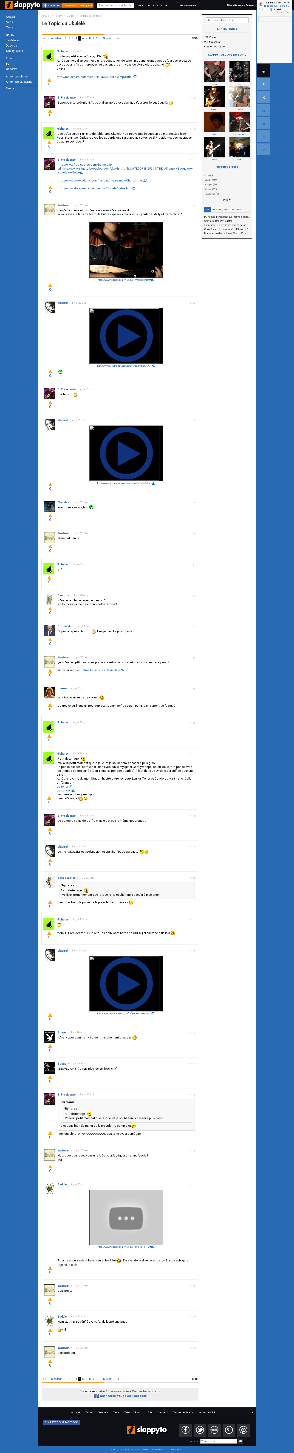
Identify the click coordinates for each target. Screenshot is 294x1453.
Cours (10, 35)
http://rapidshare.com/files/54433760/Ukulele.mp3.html (94, 77)
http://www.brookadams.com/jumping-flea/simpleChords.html (100, 180)
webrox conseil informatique (155, 1449)
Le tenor (62, 786)
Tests (9, 27)
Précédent (56, 38)
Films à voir (176, 1449)
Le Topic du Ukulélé (90, 15)
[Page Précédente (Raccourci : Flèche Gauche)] (263, 97)
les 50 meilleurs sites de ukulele (98, 670)
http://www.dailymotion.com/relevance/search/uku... (124, 483)
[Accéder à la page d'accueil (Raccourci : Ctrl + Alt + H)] (23, 7)
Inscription (86, 5)
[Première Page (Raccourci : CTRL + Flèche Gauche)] (263, 123)
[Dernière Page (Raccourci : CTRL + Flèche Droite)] (263, 110)
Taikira (268, 2)
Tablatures (13, 40)
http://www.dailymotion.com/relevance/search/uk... (123, 365)
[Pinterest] (243, 1430)
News (9, 22)
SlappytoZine (14, 50)
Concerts (11, 69)
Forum (10, 58)
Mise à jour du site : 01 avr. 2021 (125, 1449)
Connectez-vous (144, 1391)
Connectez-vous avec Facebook (123, 1396)
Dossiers (11, 45)
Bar (8, 63)
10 (97, 38)
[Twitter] (200, 1430)
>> (118, 38)
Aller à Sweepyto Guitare (240, 5)
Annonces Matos (17, 76)
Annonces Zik (206, 1412)
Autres (71, 15)
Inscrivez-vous (119, 1391)
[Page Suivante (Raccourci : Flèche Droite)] (263, 84)
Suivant (108, 38)
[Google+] (229, 1430)
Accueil (10, 17)
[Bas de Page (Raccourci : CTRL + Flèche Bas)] (263, 149)
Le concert (64, 790)
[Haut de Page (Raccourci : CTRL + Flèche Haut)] (263, 136)
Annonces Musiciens (19, 81)
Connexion (54, 5)
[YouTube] (214, 1430)
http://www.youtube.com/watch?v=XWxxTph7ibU (124, 279)
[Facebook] (185, 1430)
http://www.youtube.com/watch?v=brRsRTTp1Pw (124, 1246)
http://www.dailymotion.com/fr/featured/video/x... (123, 1013)
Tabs (224, 210)
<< (44, 38)
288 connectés (187, 5)
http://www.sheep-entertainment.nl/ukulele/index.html (95, 188)
